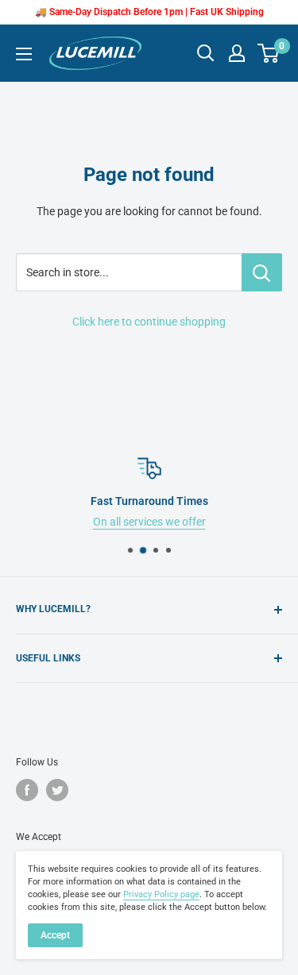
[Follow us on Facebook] (27, 790)
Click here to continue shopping (149, 321)
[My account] (237, 53)
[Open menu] (24, 54)
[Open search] (206, 53)
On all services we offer (149, 521)
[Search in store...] (262, 272)
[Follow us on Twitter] (57, 790)
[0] (269, 53)
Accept (55, 935)
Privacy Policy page (161, 894)
